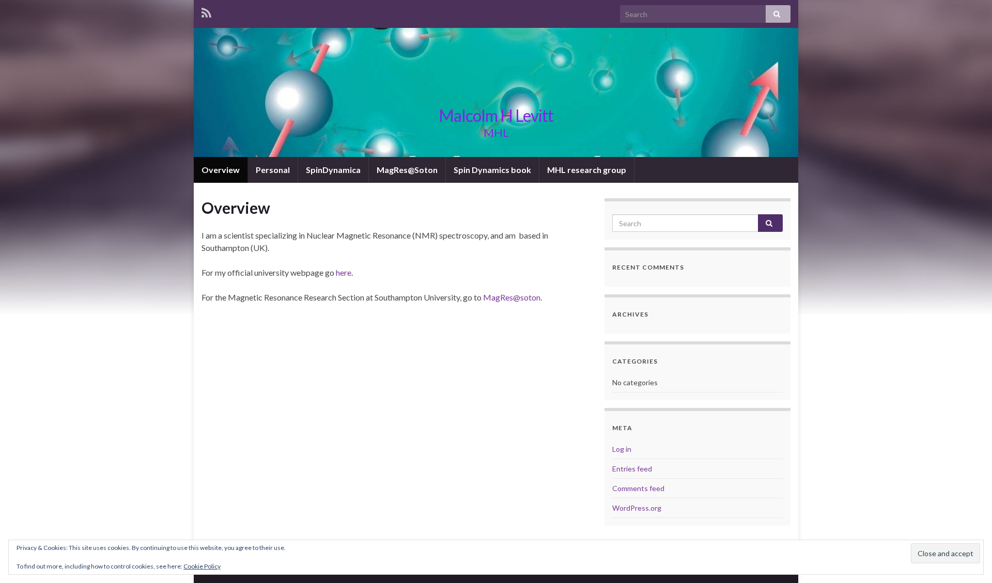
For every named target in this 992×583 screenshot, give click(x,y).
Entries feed (632, 468)
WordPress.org (636, 507)
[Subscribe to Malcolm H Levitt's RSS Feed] (206, 11)
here (343, 272)
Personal (273, 170)
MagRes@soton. (512, 297)
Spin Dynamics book (492, 170)
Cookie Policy (202, 566)
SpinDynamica (333, 170)
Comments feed (638, 488)
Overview (221, 170)
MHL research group (586, 170)
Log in (621, 449)
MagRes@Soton (407, 170)
